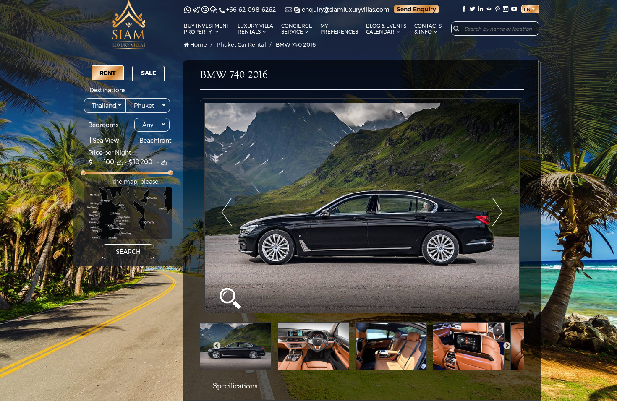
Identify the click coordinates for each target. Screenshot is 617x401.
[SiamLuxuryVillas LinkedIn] (480, 9)
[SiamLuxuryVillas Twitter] (472, 9)
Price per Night (109, 153)
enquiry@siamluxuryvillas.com (346, 9)
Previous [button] (217, 346)
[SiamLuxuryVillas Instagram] (505, 9)
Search (128, 251)
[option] (362, 208)
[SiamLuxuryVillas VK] (489, 9)
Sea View (106, 140)
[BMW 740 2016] (362, 208)
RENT (107, 73)
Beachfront (155, 140)
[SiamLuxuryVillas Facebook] (463, 9)
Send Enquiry (416, 9)
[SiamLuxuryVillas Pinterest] (497, 9)
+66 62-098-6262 (251, 9)
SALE (148, 73)
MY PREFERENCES (339, 29)
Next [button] (507, 346)
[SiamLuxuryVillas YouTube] (515, 9)
